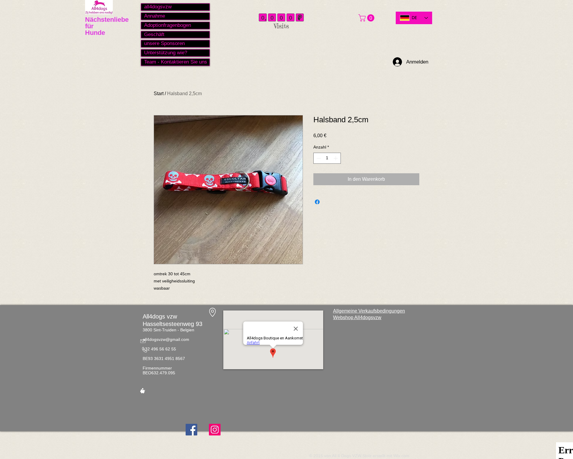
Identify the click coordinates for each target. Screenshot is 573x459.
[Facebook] (191, 429)
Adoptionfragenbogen (167, 25)
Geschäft (154, 34)
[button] (367, 17)
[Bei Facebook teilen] (317, 201)
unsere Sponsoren (164, 43)
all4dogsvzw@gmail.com (166, 339)
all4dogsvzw (158, 7)
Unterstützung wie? (165, 52)
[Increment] (336, 158)
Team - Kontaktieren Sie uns (175, 62)
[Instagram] (215, 429)
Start (159, 93)
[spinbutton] (327, 158)
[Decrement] (318, 158)
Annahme (154, 16)
